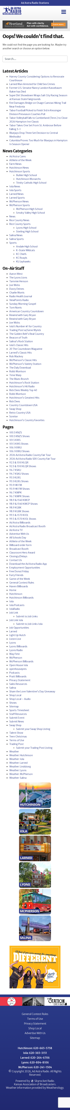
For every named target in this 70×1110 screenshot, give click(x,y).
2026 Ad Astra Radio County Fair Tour (30, 455)
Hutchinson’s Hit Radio (22, 386)
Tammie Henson (18, 281)
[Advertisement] (35, 24)
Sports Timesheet (19, 710)
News (12, 216)
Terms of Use (16, 740)
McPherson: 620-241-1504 (35, 1067)
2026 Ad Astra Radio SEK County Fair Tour (32, 458)
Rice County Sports (20, 224)
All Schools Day (17, 537)
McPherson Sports (19, 205)
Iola (11, 601)
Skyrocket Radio (44, 1081)
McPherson (15, 657)
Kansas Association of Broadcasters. (35, 1084)
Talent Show (16, 732)
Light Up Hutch (17, 635)
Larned (13, 631)
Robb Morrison (17, 371)
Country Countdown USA (23, 405)
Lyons (12, 642)
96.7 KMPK (15, 492)
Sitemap (14, 706)
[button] (63, 12)
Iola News (14, 186)
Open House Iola (18, 665)
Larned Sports (17, 197)
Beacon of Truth (18, 337)
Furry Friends (16, 575)
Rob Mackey (16, 356)
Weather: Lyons (18, 770)
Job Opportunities (19, 627)
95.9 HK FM (15, 485)
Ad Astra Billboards (19, 522)
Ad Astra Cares (17, 156)
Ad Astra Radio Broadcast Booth (27, 526)
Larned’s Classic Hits (20, 352)
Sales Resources (18, 684)
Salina (12, 687)
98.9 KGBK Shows (19, 511)
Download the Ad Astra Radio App (28, 563)
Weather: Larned (18, 762)
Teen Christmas (18, 736)
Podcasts (14, 672)
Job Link (13, 612)
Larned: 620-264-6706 (35, 1057)
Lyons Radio (16, 650)
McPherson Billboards (21, 661)
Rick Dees (14, 401)
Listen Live (15, 638)
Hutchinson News (19, 167)
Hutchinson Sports (19, 171)
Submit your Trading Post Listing (34, 747)
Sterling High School (27, 231)
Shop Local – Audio (20, 699)
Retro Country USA (20, 412)
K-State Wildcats (25, 250)
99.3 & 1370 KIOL (18, 515)
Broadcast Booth (19, 548)
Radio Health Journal (20, 296)
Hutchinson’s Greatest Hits (24, 397)
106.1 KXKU (15, 447)
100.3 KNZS (15, 432)
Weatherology (54, 1087)
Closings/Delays (18, 556)
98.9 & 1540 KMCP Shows (23, 503)
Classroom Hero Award (22, 552)
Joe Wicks (14, 285)
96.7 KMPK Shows (19, 496)
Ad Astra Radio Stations (35, 2)
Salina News (16, 235)
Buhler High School (26, 175)
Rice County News (19, 220)
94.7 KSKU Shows (19, 473)
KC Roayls (21, 257)
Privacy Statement (19, 680)
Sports (13, 242)
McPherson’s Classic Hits (23, 360)
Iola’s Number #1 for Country (25, 326)
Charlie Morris (16, 292)
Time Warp (15, 375)
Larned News (16, 194)
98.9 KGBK (15, 507)
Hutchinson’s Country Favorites (27, 420)
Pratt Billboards (18, 676)
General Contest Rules (21, 582)
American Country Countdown (26, 311)
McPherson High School (29, 209)
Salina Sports (16, 239)
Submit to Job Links (27, 616)
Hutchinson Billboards (21, 597)
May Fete (14, 653)
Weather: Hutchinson (21, 755)
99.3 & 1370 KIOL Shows (22, 518)
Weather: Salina (18, 777)
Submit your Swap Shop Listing (33, 729)
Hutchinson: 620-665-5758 (35, 1048)
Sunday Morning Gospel (22, 303)
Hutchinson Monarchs (28, 179)
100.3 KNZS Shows (19, 436)
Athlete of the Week (20, 160)
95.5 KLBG (15, 477)
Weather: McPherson (21, 774)
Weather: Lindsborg (20, 766)
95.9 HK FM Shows (19, 488)
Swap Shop (15, 408)
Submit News (16, 721)
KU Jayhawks (23, 261)
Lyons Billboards (18, 646)
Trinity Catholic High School (31, 182)
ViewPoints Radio (19, 300)
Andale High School (27, 246)
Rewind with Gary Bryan (22, 315)
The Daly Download (20, 367)
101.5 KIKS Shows (18, 443)
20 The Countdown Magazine (25, 348)
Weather (14, 751)
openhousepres (18, 669)
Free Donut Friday (19, 571)
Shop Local (15, 695)
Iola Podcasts (16, 605)
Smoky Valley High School (30, 212)
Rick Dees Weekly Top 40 (23, 390)
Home (12, 590)
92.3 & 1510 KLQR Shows (22, 466)
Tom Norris (15, 307)
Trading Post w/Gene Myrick (25, 330)
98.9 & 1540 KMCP (19, 500)
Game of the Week (19, 578)
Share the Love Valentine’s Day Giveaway (32, 691)
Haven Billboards (18, 586)
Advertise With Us (19, 533)
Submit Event (16, 717)
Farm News (15, 163)
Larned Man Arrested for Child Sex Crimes (32, 84)
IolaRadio (14, 608)
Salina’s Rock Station (21, 341)
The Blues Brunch (19, 378)
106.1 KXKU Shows (19, 451)
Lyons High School (26, 227)
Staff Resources (18, 714)
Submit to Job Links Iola (29, 623)
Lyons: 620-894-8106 (35, 1062)
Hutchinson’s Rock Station (24, 382)
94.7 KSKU (15, 470)
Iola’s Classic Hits (18, 345)
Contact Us (15, 560)
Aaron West (16, 273)
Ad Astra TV (16, 530)
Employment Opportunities (24, 567)
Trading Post (16, 744)
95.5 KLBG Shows (19, 481)
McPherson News (19, 201)
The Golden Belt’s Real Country (26, 333)
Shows (13, 702)
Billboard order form (20, 545)
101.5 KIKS (15, 440)
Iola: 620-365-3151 (35, 1053)
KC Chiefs (21, 254)
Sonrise (13, 416)
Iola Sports (15, 190)
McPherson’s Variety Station (25, 363)
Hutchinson (15, 593)
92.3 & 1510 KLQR (18, 462)
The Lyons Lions (18, 277)
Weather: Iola (16, 759)
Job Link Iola (16, 620)
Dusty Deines (16, 288)
